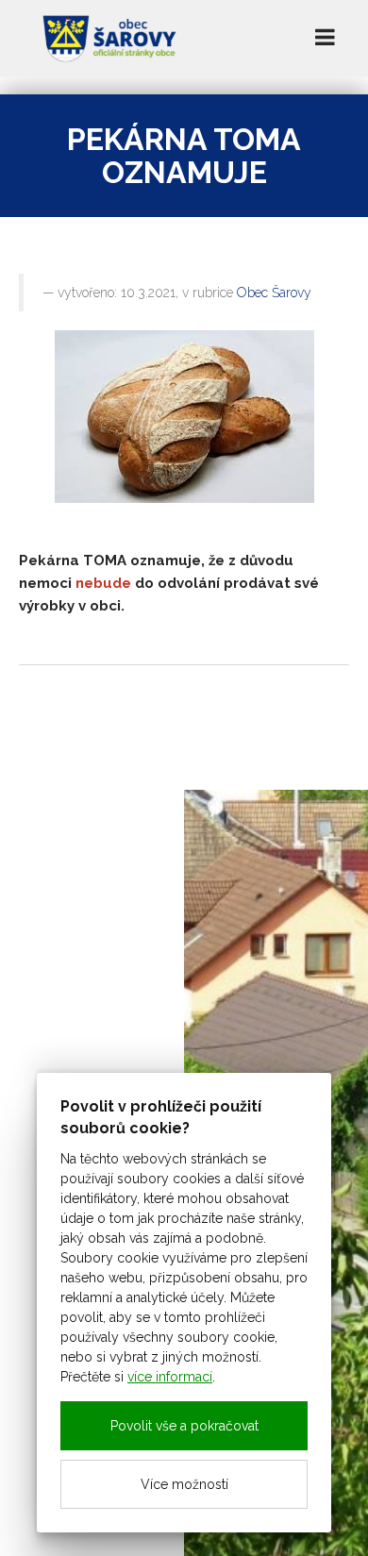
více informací (169, 1376)
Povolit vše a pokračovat (184, 1425)
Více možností (184, 1484)
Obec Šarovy (274, 292)
